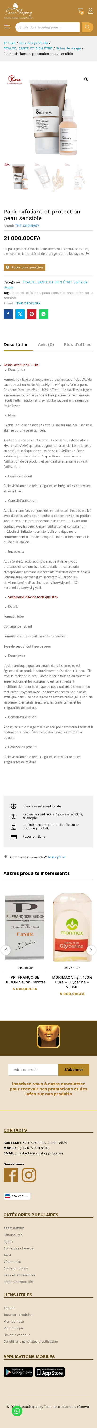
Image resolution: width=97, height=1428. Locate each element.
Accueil (9, 1308)
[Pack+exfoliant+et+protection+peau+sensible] (20, 314)
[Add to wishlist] (30, 961)
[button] (19, 961)
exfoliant (33, 293)
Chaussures (13, 1235)
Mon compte (14, 1321)
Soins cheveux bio (18, 1282)
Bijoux (8, 1242)
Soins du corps (16, 1268)
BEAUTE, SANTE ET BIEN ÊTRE (47, 282)
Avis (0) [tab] (46, 344)
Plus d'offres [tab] (77, 344)
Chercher (87, 27)
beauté (18, 293)
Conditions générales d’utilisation (31, 1341)
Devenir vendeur (17, 1335)
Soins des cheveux (18, 1248)
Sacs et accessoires (19, 1275)
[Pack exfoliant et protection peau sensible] (8, 314)
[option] (24, 945)
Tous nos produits (18, 1314)
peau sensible (53, 293)
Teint (7, 1255)
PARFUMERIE (14, 1228)
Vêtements (12, 1262)
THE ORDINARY (27, 226)
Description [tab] (16, 344)
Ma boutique (14, 1328)
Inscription (57, 857)
